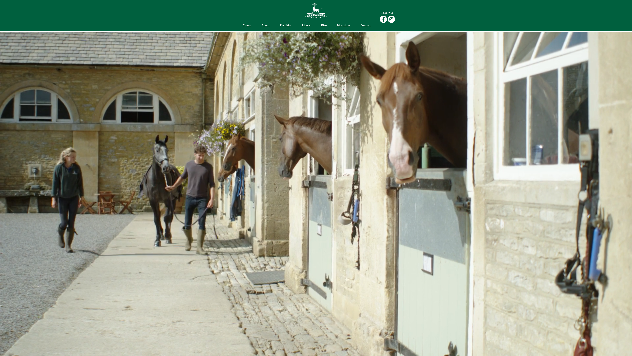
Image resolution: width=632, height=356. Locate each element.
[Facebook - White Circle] (383, 19)
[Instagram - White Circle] (391, 19)
